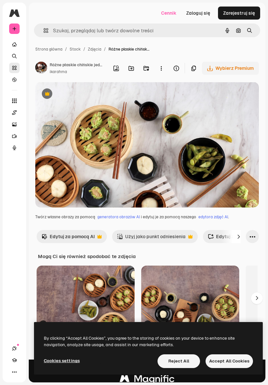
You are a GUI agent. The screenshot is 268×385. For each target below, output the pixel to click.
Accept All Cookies (229, 361)
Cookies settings (62, 360)
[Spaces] (14, 112)
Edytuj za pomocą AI (68, 238)
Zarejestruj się (239, 13)
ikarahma (58, 71)
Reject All (178, 361)
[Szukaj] (14, 56)
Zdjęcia (94, 49)
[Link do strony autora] (41, 68)
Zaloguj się (198, 13)
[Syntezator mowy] (14, 148)
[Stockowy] (14, 68)
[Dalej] (238, 236)
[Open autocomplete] (43, 30)
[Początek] (14, 44)
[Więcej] (14, 372)
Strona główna (48, 49)
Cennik (168, 13)
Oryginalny (80, 94)
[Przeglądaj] (14, 79)
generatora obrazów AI (118, 217)
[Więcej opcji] (161, 68)
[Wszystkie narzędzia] (14, 101)
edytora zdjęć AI (213, 217)
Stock (75, 49)
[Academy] (14, 360)
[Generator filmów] (14, 136)
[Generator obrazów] (14, 124)
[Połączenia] (14, 348)
